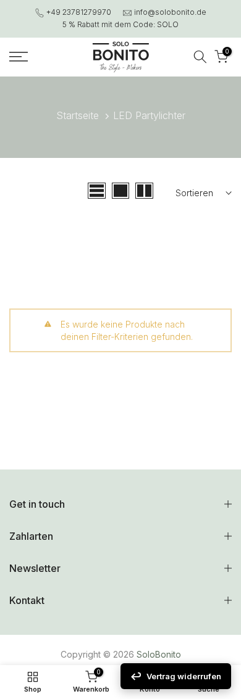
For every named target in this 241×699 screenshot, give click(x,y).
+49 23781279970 (78, 12)
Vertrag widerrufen (183, 676)
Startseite (77, 115)
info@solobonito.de (170, 12)
